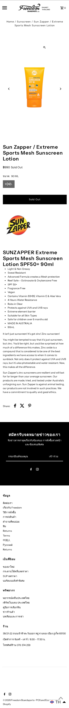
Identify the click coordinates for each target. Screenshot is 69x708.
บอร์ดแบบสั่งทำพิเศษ (13, 580)
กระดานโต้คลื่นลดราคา (15, 571)
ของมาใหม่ (8, 566)
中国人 (6, 540)
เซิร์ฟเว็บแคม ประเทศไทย (16, 602)
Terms (6, 535)
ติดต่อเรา (7, 503)
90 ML (8, 184)
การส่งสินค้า (9, 517)
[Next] (60, 89)
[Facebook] (31, 470)
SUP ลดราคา (10, 576)
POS (38, 700)
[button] (58, 702)
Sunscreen (24, 21)
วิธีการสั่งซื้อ (9, 512)
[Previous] (9, 89)
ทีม (4, 526)
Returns (7, 530)
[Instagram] (37, 470)
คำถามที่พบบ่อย (11, 521)
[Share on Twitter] (22, 406)
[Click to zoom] (44, 47)
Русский (7, 545)
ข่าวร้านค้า (9, 612)
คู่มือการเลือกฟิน (12, 607)
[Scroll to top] (61, 698)
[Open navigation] (9, 8)
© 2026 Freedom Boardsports (19, 700)
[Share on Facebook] (15, 406)
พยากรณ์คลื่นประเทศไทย (16, 598)
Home (10, 21)
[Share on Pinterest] (29, 406)
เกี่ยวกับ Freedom (12, 507)
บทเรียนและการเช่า (13, 616)
